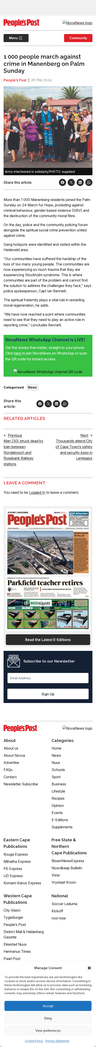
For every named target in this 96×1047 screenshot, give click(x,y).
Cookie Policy (34, 1041)
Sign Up (48, 694)
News (32, 387)
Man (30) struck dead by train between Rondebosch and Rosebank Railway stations (23, 452)
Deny (48, 1018)
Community (78, 38)
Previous (15, 435)
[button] (89, 968)
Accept (48, 1006)
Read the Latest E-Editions (48, 639)
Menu (11, 38)
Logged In (37, 492)
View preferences (48, 1030)
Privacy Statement (57, 1041)
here (18, 353)
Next (84, 435)
